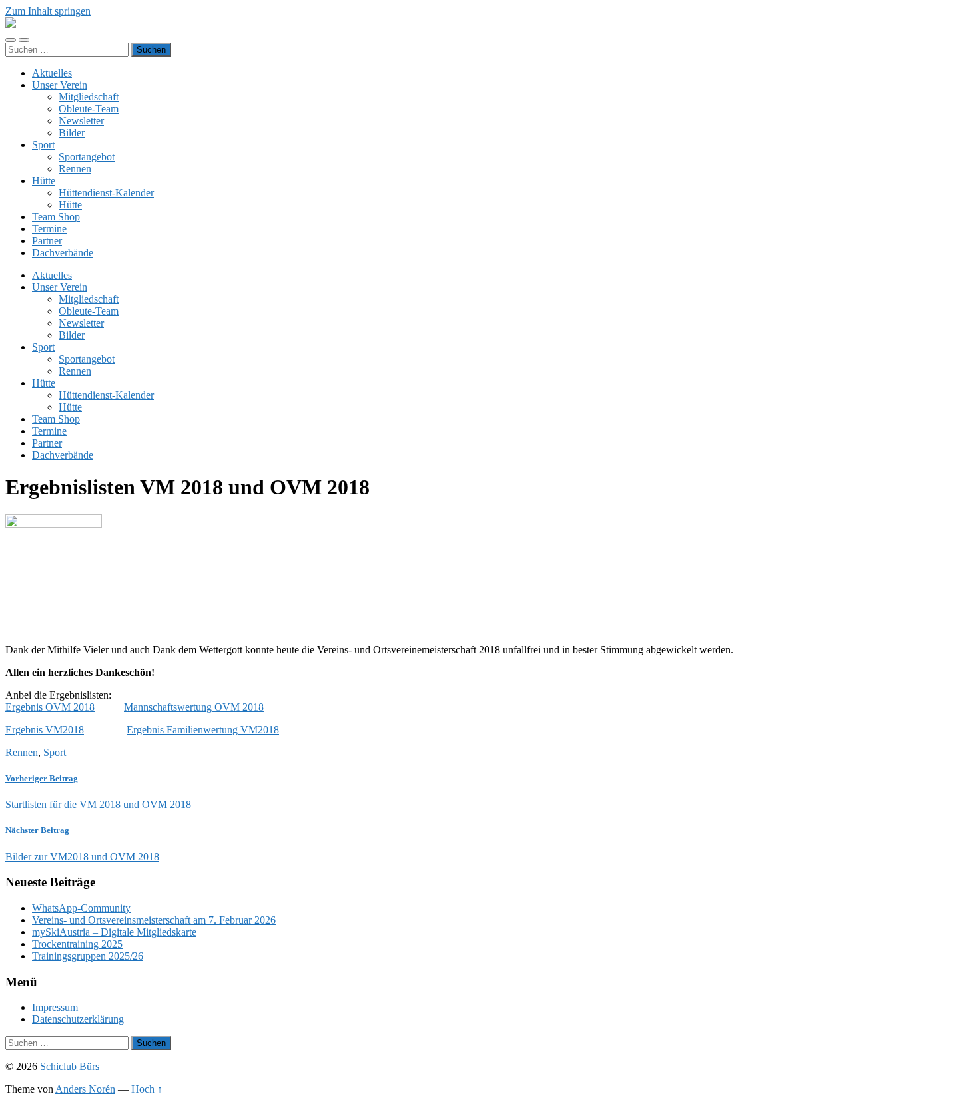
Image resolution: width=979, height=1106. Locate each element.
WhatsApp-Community (81, 908)
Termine (49, 228)
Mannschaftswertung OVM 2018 (194, 707)
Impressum (55, 1007)
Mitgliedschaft (89, 96)
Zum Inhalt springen (48, 11)
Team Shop (56, 216)
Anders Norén (85, 1089)
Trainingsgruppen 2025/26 (87, 956)
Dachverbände (62, 252)
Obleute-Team (89, 108)
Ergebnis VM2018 (44, 729)
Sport (43, 144)
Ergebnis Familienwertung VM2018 (203, 729)
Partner (47, 240)
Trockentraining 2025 (77, 944)
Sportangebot (87, 156)
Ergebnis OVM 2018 (50, 707)
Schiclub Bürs (69, 1066)
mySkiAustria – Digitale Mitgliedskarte (114, 932)
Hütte (43, 180)
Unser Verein (59, 85)
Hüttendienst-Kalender (106, 192)
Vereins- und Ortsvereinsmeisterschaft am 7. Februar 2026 (154, 920)
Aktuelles (52, 73)
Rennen (75, 168)
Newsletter (81, 120)
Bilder (72, 132)
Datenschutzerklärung (78, 1019)
